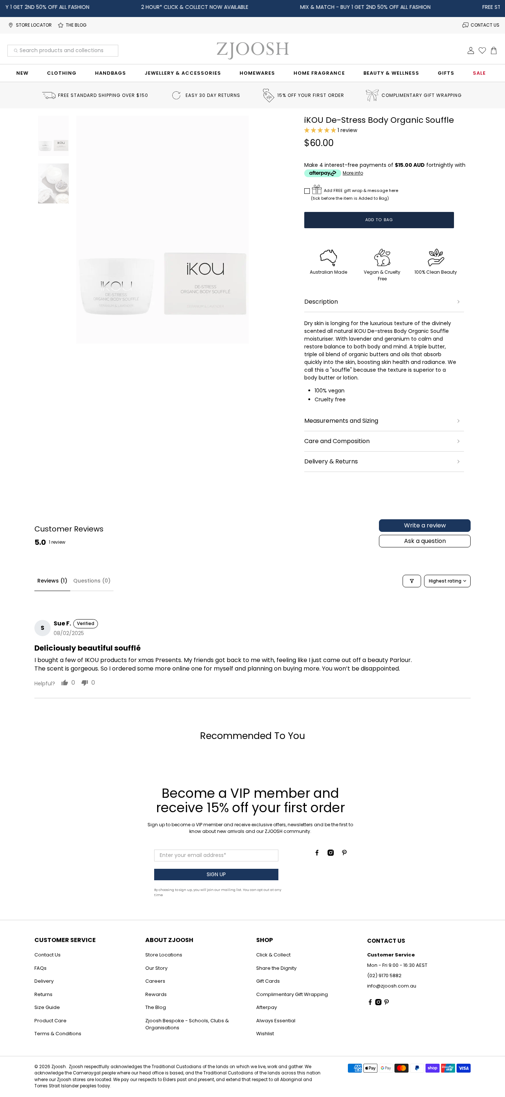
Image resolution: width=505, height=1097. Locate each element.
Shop (264, 940)
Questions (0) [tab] (92, 580)
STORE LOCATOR (34, 25)
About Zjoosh (169, 940)
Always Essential (275, 1020)
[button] (320, 130)
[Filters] (412, 581)
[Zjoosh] (252, 50)
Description (321, 301)
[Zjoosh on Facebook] (317, 854)
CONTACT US (485, 25)
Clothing (62, 73)
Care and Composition (337, 441)
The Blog (155, 1007)
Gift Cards (268, 981)
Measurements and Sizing (341, 420)
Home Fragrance (319, 73)
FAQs (40, 968)
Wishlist (265, 1033)
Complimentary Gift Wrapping (292, 994)
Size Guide (47, 1007)
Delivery (44, 981)
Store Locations (163, 954)
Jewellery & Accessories (183, 73)
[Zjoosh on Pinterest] (344, 854)
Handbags (110, 73)
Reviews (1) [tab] (52, 580)
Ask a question (425, 541)
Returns (43, 994)
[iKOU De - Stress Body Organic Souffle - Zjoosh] (162, 230)
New (22, 73)
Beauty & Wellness (391, 73)
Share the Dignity (276, 968)
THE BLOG (76, 25)
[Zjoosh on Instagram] (331, 854)
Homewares (257, 73)
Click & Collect (273, 954)
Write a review (425, 525)
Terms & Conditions (57, 1033)
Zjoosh (58, 1067)
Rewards (156, 994)
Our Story (156, 968)
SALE (479, 73)
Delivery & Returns (331, 461)
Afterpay (266, 1007)
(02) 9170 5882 (384, 975)
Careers (155, 981)
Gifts (446, 73)
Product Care (50, 1020)
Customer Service (65, 940)
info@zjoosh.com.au (391, 985)
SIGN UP (216, 874)
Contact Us (47, 954)
